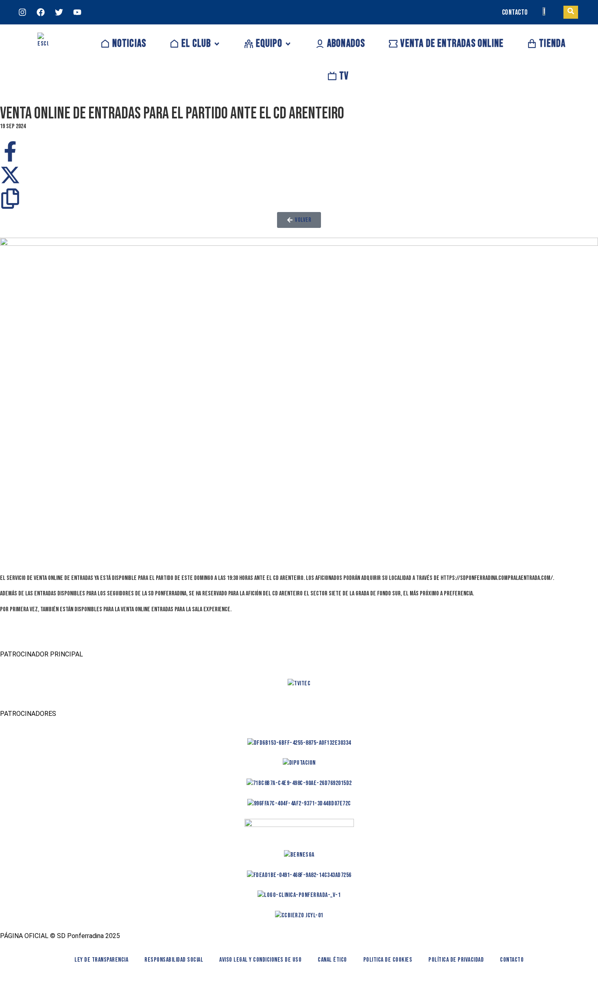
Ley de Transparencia (101, 960)
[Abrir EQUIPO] (288, 44)
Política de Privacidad (456, 960)
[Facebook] (41, 12)
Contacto (512, 960)
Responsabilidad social (173, 960)
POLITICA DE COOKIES (387, 960)
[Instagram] (22, 12)
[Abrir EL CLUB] (216, 44)
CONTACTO (515, 12)
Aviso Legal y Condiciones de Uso (260, 960)
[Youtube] (77, 12)
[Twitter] (59, 12)
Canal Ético (332, 960)
